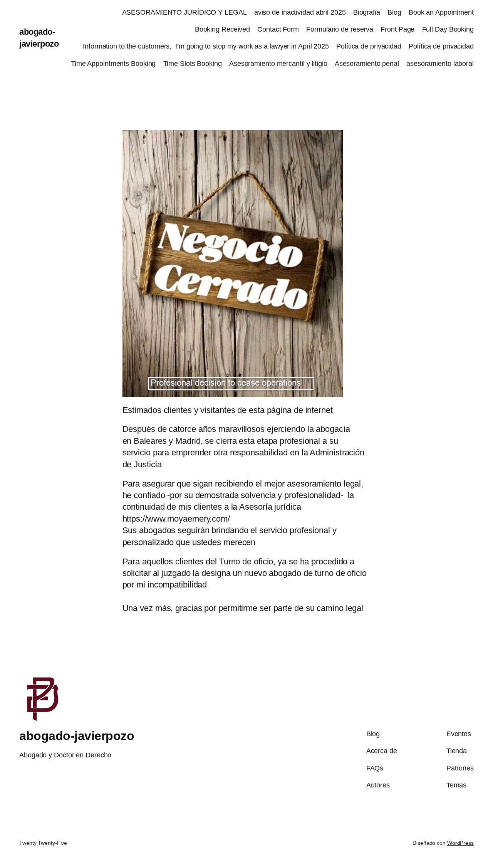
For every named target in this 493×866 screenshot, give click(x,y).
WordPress (460, 843)
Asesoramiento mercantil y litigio (278, 63)
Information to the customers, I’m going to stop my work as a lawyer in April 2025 (206, 46)
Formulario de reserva (339, 29)
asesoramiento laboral (440, 63)
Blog (394, 12)
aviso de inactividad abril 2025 (300, 12)
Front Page (397, 29)
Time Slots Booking (192, 63)
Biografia (366, 12)
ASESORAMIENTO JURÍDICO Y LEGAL (184, 12)
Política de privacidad (368, 46)
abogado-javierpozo (76, 736)
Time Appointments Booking (113, 63)
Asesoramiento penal (367, 63)
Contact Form (278, 29)
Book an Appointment (441, 12)
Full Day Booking (448, 29)
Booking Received (222, 29)
